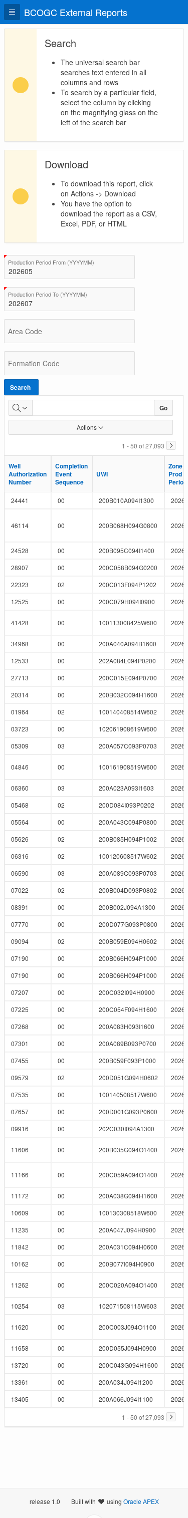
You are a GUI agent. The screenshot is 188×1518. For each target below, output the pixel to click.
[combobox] (69, 267)
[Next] (170, 445)
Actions (87, 427)
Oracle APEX (141, 1501)
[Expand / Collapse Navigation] (12, 12)
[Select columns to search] (21, 408)
